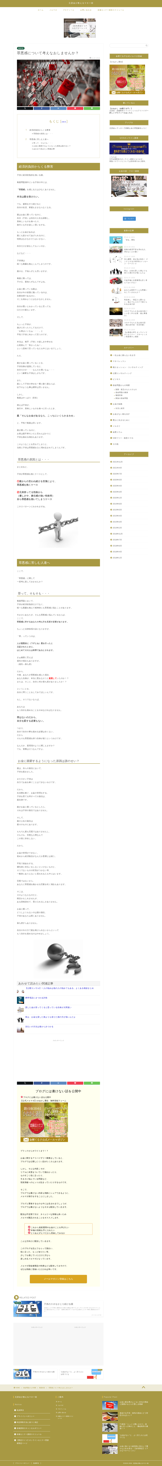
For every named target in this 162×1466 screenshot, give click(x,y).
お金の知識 (117, 404)
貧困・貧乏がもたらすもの (126, 389)
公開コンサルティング (122, 373)
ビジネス (116, 379)
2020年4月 (117, 486)
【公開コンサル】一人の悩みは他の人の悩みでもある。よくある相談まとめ (59, 988)
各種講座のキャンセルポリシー (29, 1428)
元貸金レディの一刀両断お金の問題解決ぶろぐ (128, 128)
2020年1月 (117, 498)
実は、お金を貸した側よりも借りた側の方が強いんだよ (50, 1017)
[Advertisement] (58, 1059)
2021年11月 (118, 462)
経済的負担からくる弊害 (40, 130)
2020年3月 (117, 492)
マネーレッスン (119, 361)
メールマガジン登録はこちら (58, 1279)
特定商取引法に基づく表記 (27, 1422)
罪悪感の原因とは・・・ (43, 134)
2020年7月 (117, 474)
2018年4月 (117, 552)
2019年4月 (117, 516)
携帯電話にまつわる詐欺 (36, 998)
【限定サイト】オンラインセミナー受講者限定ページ (33, 1441)
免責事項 (20, 1410)
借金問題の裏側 (122, 392)
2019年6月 (117, 504)
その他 (115, 444)
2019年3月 (117, 522)
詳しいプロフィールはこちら (121, 113)
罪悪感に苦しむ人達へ (39, 139)
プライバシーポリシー (26, 1416)
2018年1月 (117, 558)
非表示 (64, 122)
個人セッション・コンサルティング (128, 367)
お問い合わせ (86, 10)
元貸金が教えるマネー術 (81, 3)
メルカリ (116, 426)
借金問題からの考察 (121, 385)
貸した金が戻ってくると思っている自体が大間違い (48, 1007)
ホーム (41, 10)
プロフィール (68, 10)
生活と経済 (120, 408)
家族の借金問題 (122, 398)
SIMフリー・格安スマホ (123, 438)
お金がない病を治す (121, 414)
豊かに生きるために (121, 420)
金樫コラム (117, 432)
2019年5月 (117, 510)
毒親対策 (20, 48)
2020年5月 (117, 480)
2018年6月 (117, 546)
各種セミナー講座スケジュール (111, 10)
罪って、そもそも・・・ (43, 143)
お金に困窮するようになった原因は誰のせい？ (52, 146)
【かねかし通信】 (116, 62)
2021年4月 (117, 468)
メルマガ (53, 10)
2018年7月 (117, 540)
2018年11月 (118, 534)
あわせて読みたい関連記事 (44, 149)
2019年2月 (117, 528)
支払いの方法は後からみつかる (39, 1027)
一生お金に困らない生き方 (124, 355)
